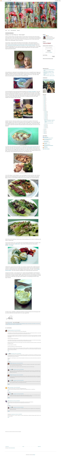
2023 (44, 99)
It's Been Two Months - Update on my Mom (49, 75)
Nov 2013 (45, 112)
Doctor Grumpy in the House (48, 139)
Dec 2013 (45, 111)
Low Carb (37, 323)
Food (8, 30)
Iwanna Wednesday (13, 30)
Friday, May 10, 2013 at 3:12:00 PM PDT (14, 400)
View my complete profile (49, 39)
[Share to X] (17, 322)
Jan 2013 (45, 127)
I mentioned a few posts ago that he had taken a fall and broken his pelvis (21, 45)
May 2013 (45, 119)
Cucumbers (14, 323)
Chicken (12, 323)
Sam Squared (46, 147)
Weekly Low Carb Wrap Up (16, 324)
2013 (44, 110)
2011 (44, 130)
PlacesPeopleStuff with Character (48, 145)
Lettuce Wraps (33, 323)
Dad (16, 323)
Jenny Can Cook (46, 141)
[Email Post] (13, 322)
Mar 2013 (45, 125)
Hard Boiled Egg (23, 323)
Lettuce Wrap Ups (29, 323)
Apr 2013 (45, 124)
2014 (44, 109)
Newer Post (7, 446)
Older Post (39, 446)
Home (6, 30)
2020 (44, 102)
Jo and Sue (45, 143)
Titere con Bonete (12, 4)
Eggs (20, 323)
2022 (44, 100)
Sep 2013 (45, 114)
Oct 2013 (45, 113)
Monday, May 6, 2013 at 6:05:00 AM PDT (15, 330)
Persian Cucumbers (32, 91)
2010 (44, 131)
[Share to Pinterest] (18, 322)
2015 (44, 108)
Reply (8, 384)
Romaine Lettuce (11, 324)
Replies (9, 361)
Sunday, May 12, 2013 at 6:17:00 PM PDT (18, 407)
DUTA (8, 400)
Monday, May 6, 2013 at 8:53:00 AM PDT (17, 363)
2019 (44, 103)
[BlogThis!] (16, 322)
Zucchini (20, 324)
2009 (44, 132)
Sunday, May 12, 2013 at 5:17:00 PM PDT (16, 414)
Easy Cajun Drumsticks (32, 146)
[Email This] (15, 322)
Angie (8, 387)
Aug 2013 (45, 115)
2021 (44, 101)
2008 (44, 133)
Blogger (34, 454)
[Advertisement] (23, 439)
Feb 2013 (45, 126)
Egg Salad (18, 323)
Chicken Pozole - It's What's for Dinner (48, 71)
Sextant (9, 330)
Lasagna (26, 323)
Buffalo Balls (17, 243)
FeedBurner (50, 52)
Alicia (8, 353)
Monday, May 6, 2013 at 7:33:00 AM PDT (16, 353)
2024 (44, 98)
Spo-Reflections (46, 137)
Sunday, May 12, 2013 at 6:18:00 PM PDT (18, 380)
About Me (18, 30)
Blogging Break (45, 146)
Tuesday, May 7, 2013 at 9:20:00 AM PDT (14, 387)
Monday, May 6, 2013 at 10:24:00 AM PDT (18, 369)
